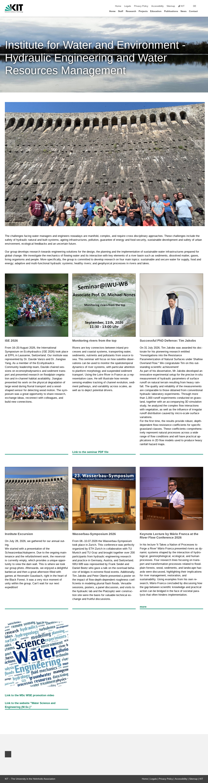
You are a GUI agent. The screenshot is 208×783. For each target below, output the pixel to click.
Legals (127, 6)
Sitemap (171, 6)
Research (131, 11)
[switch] (202, 6)
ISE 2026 (11, 340)
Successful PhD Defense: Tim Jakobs (168, 340)
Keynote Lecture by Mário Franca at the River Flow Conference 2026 (169, 535)
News (184, 11)
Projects (143, 11)
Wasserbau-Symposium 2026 (94, 534)
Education (156, 11)
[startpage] (202, 11)
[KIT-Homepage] (14, 8)
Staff (120, 11)
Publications (171, 11)
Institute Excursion (19, 534)
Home (118, 6)
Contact (193, 11)
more (143, 606)
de (194, 6)
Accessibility (157, 6)
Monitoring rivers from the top (94, 340)
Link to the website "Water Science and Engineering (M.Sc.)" (30, 705)
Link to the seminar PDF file (90, 452)
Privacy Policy (141, 6)
